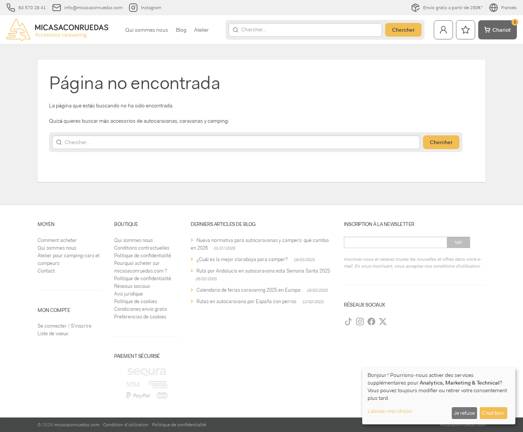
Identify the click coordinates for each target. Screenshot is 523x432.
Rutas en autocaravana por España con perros (246, 301)
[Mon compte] (443, 29)
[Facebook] (371, 321)
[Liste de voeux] (465, 29)
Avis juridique (128, 294)
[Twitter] (382, 321)
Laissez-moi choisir (390, 411)
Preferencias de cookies (140, 316)
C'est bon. (493, 412)
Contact (46, 271)
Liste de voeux (53, 333)
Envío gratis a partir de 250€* (453, 8)
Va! (458, 242)
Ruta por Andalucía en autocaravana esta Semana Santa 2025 (263, 271)
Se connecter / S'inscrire (65, 326)
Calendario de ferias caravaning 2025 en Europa (248, 290)
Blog (181, 29)
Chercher (403, 29)
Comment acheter (57, 240)
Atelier (201, 29)
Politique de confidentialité (142, 255)
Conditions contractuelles (141, 248)
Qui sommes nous (146, 29)
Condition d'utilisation (126, 425)
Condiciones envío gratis (140, 309)
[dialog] (438, 395)
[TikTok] (348, 321)
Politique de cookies (135, 301)
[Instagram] (359, 321)
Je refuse (464, 412)
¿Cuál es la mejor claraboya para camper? (242, 259)
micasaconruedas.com (77, 425)
